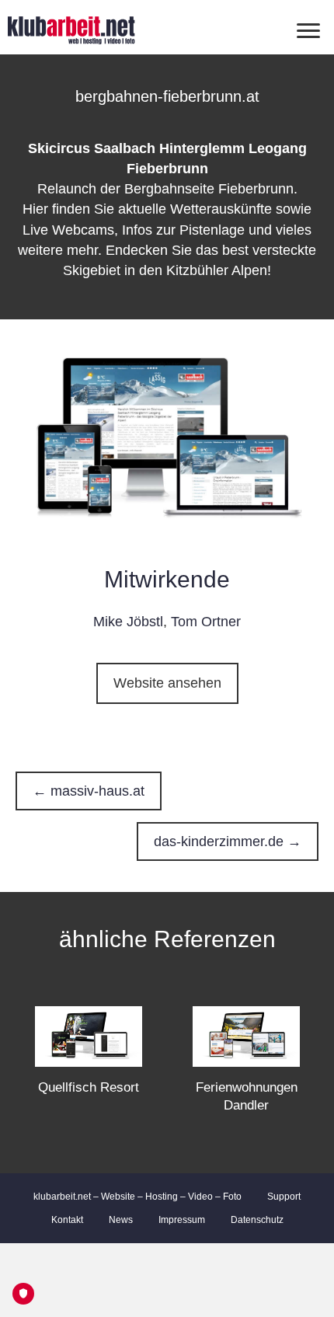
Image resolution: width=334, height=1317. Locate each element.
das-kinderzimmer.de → (227, 841)
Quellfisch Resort (88, 1087)
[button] (167, 683)
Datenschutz (257, 1219)
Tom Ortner (206, 621)
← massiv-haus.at (88, 791)
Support (284, 1196)
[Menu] (308, 31)
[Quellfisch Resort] (88, 1035)
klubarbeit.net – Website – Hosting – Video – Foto (137, 1196)
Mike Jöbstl (128, 621)
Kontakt (67, 1219)
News (121, 1219)
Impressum (181, 1219)
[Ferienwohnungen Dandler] (246, 1035)
